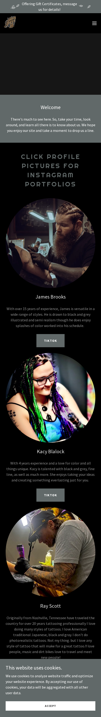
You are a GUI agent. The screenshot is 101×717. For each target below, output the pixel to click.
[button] (94, 23)
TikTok (50, 341)
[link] (10, 23)
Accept (50, 706)
